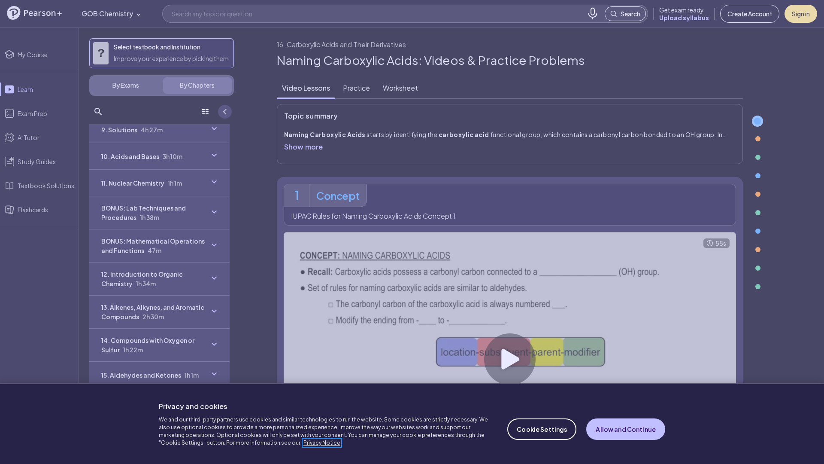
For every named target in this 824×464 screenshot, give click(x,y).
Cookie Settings (542, 429)
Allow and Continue (626, 429)
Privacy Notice (321, 443)
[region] (412, 423)
